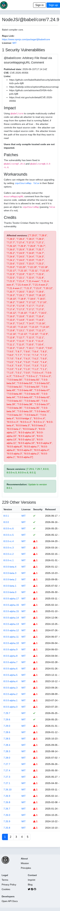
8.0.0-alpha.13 (11, 624)
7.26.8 (7, 802)
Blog (30, 884)
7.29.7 (7, 713)
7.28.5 (7, 738)
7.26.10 (8, 789)
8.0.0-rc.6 (9, 528)
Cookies (6, 889)
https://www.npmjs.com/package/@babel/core (26, 39)
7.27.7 (7, 764)
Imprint (31, 879)
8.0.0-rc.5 (9, 534)
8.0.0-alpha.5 (11, 675)
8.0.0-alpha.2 (11, 694)
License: (7, 43)
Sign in (39, 5)
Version (8, 509)
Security (37, 509)
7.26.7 (7, 808)
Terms (5, 879)
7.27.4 (7, 770)
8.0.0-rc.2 (9, 554)
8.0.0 (6, 522)
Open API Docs (10, 901)
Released (50, 509)
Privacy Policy (9, 884)
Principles (26, 868)
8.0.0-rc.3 (9, 547)
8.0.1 (6, 515)
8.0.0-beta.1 (10, 585)
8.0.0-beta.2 (10, 579)
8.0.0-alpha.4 (11, 681)
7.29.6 (7, 719)
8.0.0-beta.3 (10, 573)
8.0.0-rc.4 (9, 541)
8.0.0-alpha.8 (11, 655)
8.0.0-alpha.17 (11, 598)
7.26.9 (7, 796)
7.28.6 (7, 732)
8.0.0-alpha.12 (11, 630)
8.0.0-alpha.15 (11, 611)
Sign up (53, 5)
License (26, 509)
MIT (14, 43)
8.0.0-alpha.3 (11, 687)
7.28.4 (7, 745)
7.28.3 (7, 751)
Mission (25, 863)
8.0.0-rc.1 (9, 560)
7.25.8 (7, 827)
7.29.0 (7, 726)
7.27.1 (7, 783)
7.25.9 (7, 821)
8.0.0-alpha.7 (11, 662)
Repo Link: (8, 36)
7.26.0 (7, 815)
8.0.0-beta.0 (10, 592)
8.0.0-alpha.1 (11, 700)
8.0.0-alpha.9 (11, 649)
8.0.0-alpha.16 (11, 605)
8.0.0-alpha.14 (11, 617)
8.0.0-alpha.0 (11, 706)
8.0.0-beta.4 (10, 566)
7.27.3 (7, 776)
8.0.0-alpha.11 (11, 636)
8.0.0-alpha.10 (11, 643)
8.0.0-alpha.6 (11, 668)
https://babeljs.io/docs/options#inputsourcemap (34, 86)
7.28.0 (7, 757)
